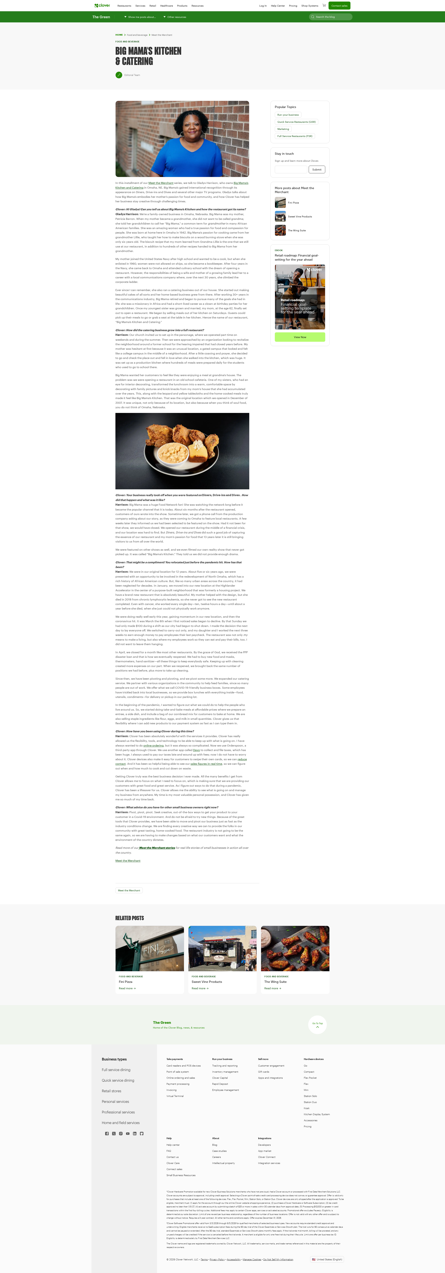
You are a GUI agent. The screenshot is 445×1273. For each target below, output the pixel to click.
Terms (204, 1259)
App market (264, 1150)
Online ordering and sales (181, 1077)
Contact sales (339, 5)
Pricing (293, 5)
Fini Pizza (293, 202)
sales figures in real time (206, 763)
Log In (263, 5)
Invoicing (172, 1089)
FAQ (169, 1150)
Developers (264, 1144)
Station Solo (310, 1095)
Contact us (173, 1156)
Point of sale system (178, 1071)
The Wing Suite (297, 230)
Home (119, 35)
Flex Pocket (310, 1077)
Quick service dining (118, 1080)
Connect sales (174, 1169)
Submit (317, 169)
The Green (101, 17)
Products (182, 5)
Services (140, 5)
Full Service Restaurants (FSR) (294, 136)
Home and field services (121, 1123)
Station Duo (310, 1102)
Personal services (115, 1101)
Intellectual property (223, 1163)
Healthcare (166, 5)
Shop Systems (309, 5)
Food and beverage (137, 35)
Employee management (225, 1089)
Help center (173, 1144)
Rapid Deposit (220, 1083)
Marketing (283, 128)
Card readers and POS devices (184, 1065)
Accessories (310, 1120)
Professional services (118, 1112)
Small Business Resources (181, 1175)
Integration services (269, 1163)
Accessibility (234, 1259)
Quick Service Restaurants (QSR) (296, 121)
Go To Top (317, 1023)
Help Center (278, 5)
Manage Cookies (252, 1259)
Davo (196, 750)
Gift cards (263, 1071)
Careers (216, 1156)
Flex (306, 1083)
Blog (214, 1144)
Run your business (288, 114)
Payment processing (178, 1083)
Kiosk (307, 1108)
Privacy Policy (217, 1259)
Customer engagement (271, 1065)
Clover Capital (220, 1077)
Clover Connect (267, 1156)
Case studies (219, 1150)
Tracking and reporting (225, 1065)
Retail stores (111, 1091)
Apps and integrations (270, 1077)
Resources (198, 5)
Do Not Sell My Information (278, 1259)
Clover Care (173, 1163)
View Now (300, 337)
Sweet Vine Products (300, 216)
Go (305, 1065)
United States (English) (327, 1259)
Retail (152, 5)
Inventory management (225, 1071)
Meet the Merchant (162, 35)
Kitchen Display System (317, 1114)
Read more (127, 988)
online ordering (153, 745)
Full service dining (116, 1070)
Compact (309, 1071)
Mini (306, 1089)
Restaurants (124, 5)
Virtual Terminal (175, 1095)
